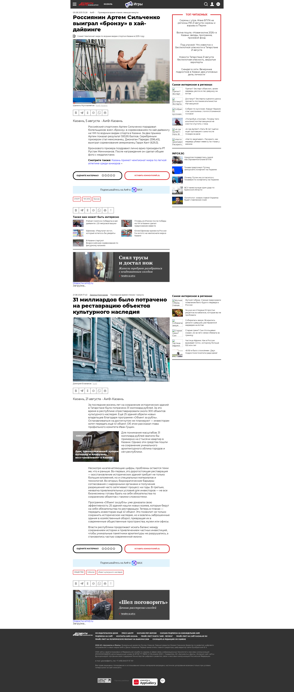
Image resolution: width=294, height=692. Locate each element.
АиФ (95, 383)
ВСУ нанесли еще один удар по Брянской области (199, 189)
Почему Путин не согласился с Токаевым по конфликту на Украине (201, 179)
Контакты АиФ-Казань (127, 636)
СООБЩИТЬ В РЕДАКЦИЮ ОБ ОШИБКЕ (169, 639)
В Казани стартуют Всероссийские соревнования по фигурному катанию (102, 243)
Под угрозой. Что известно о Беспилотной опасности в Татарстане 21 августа (196, 47)
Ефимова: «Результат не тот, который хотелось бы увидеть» (101, 232)
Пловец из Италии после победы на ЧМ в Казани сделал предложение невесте (150, 223)
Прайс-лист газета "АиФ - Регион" (157, 636)
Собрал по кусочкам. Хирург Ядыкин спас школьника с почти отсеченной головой (203, 111)
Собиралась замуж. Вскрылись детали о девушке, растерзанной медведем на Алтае (201, 322)
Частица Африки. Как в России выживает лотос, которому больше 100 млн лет (202, 342)
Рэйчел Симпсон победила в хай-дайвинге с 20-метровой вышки (102, 222)
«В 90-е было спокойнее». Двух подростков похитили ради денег (201, 351)
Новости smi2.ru (83, 283)
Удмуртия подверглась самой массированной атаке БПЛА (198, 158)
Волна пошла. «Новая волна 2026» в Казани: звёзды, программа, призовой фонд (197, 35)
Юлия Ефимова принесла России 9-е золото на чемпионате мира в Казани (150, 233)
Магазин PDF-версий (146, 633)
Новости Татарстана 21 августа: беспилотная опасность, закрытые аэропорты (196, 60)
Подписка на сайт (104, 636)
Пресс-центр (127, 633)
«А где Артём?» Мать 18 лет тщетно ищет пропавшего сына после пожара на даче (202, 131)
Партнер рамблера (121, 680)
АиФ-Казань (101, 105)
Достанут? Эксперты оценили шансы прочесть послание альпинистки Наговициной (203, 101)
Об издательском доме (106, 633)
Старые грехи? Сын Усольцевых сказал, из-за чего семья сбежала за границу (202, 332)
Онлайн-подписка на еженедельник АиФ (180, 633)
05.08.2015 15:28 (80, 12)
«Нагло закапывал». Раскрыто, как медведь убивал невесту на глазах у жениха (202, 141)
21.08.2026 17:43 (80, 295)
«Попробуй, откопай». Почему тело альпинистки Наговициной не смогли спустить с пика (202, 121)
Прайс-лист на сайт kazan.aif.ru (191, 636)
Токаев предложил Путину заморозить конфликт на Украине (200, 168)
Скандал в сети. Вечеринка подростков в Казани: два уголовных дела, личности (196, 72)
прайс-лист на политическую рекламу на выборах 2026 (122, 639)
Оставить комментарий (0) (147, 176)
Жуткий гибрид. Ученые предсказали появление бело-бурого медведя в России (203, 302)
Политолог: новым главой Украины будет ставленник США (201, 199)
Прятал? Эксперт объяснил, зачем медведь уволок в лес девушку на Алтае (201, 91)
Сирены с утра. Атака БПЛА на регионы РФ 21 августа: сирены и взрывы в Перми (196, 23)
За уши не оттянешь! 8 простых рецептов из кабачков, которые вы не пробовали (203, 312)
